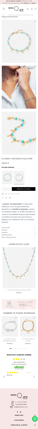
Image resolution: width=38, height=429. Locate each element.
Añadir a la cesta (24, 189)
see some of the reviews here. (19, 364)
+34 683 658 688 (21, 404)
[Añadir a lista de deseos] (35, 21)
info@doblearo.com (20, 407)
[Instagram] (20, 412)
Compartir (3, 198)
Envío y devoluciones (9, 237)
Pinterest (10, 198)
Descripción (6, 227)
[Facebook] (17, 412)
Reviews (4, 230)
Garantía (4, 232)
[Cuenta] (32, 9)
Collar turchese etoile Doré (19, 290)
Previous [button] (4, 376)
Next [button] (34, 376)
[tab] (19, 227)
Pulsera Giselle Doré (28, 340)
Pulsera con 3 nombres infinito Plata (10, 340)
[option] (19, 378)
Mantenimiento (7, 234)
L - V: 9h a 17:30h (20, 402)
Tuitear (6, 198)
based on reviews (19, 362)
